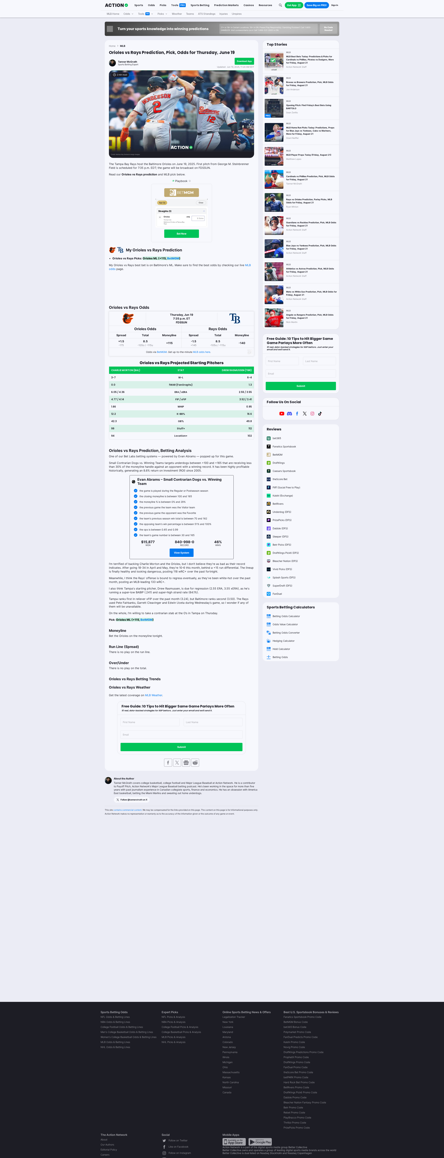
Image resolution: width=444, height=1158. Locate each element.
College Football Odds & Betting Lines (122, 1026)
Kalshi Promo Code (294, 1042)
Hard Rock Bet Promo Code (299, 1082)
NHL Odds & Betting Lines (115, 1047)
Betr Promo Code (293, 1107)
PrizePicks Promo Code (297, 1127)
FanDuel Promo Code (296, 1067)
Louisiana (228, 1026)
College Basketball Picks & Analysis (181, 1031)
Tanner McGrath (127, 61)
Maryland (228, 1031)
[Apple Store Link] (234, 1141)
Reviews (274, 429)
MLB (122, 45)
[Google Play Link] (260, 1141)
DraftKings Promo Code (297, 1062)
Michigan (228, 1062)
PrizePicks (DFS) (282, 520)
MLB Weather (153, 695)
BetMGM (173, 258)
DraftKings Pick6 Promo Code (300, 1092)
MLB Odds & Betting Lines (115, 1042)
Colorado (228, 1042)
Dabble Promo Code (295, 1097)
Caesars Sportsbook (284, 470)
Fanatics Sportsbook (284, 446)
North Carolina (231, 1082)
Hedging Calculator (283, 640)
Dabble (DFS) (280, 528)
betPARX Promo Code (296, 1077)
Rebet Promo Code (294, 1112)
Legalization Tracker (234, 1016)
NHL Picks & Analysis (173, 1042)
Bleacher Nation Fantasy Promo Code (305, 1102)
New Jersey (229, 1047)
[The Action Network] (116, 5)
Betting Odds (280, 657)
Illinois (226, 1057)
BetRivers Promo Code (296, 1087)
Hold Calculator (281, 648)
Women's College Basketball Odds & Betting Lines (128, 1037)
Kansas (227, 1077)
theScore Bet (280, 479)
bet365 (277, 438)
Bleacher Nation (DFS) (285, 560)
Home (112, 45)
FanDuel (277, 593)
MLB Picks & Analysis (173, 1037)
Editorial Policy (109, 1149)
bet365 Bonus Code (295, 1026)
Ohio (225, 1067)
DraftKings (279, 462)
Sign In (334, 5)
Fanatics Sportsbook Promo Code (302, 1016)
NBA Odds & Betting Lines (115, 1021)
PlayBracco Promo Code (297, 1117)
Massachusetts (231, 1072)
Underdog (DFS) (282, 511)
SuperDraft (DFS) (282, 585)
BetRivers (278, 503)
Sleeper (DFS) (280, 536)
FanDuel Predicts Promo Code (301, 1037)
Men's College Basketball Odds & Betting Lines (127, 1031)
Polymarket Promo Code (297, 1031)
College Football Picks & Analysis (180, 1026)
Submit (181, 746)
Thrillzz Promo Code (295, 1122)
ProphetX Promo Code (296, 1057)
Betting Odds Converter (286, 632)
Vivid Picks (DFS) (282, 569)
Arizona (227, 1037)
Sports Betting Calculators (291, 607)
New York (228, 1021)
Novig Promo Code (294, 1047)
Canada (227, 1092)
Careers (105, 1154)
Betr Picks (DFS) (282, 544)
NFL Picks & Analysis (173, 1016)
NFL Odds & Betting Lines (115, 1016)
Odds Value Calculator (285, 624)
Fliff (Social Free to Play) (286, 487)
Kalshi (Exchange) (283, 495)
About (104, 1139)
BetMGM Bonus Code (296, 1021)
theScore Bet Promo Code (298, 1072)
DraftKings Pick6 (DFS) (286, 552)
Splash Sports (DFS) (284, 577)
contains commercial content (127, 810)
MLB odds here (201, 351)
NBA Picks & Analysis (173, 1021)
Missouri (227, 1087)
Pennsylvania (230, 1052)
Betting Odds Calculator (286, 616)
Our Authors (107, 1144)
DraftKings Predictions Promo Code (303, 1052)
